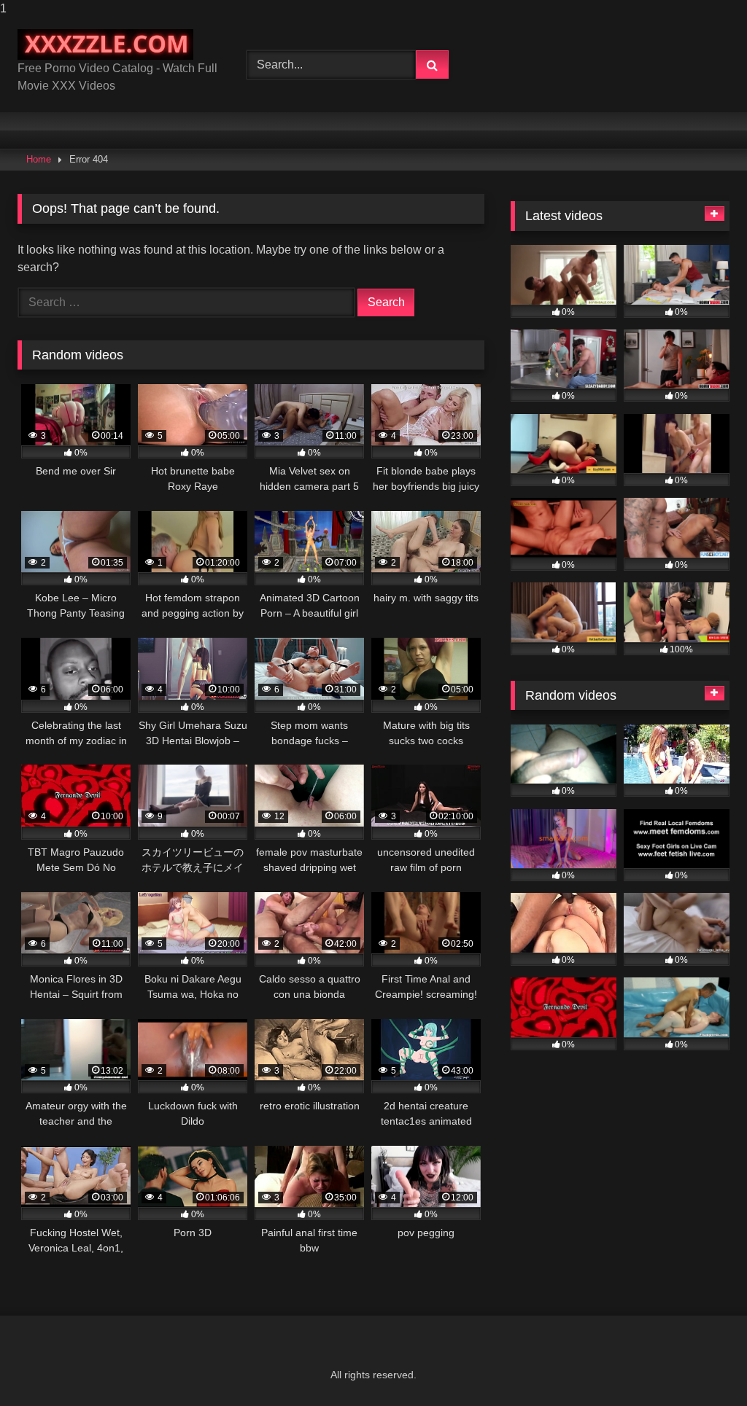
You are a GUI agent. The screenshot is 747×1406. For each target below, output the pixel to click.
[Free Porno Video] (115, 44)
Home (38, 159)
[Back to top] (702, 1365)
